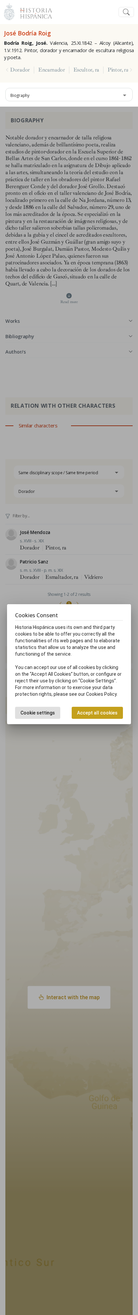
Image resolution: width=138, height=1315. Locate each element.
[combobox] (69, 94)
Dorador (20, 70)
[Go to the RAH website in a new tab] (9, 11)
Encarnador (51, 70)
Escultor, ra (86, 70)
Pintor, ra (118, 70)
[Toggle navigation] (126, 12)
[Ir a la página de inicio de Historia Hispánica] (33, 11)
